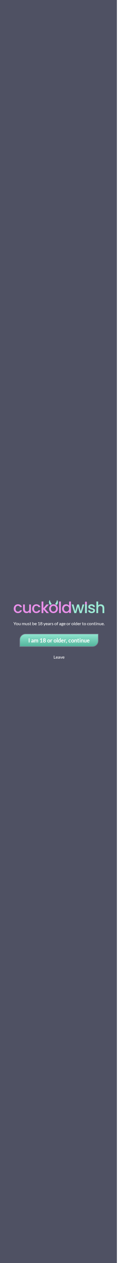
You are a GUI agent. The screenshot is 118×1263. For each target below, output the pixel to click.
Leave (59, 656)
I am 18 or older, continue (59, 640)
